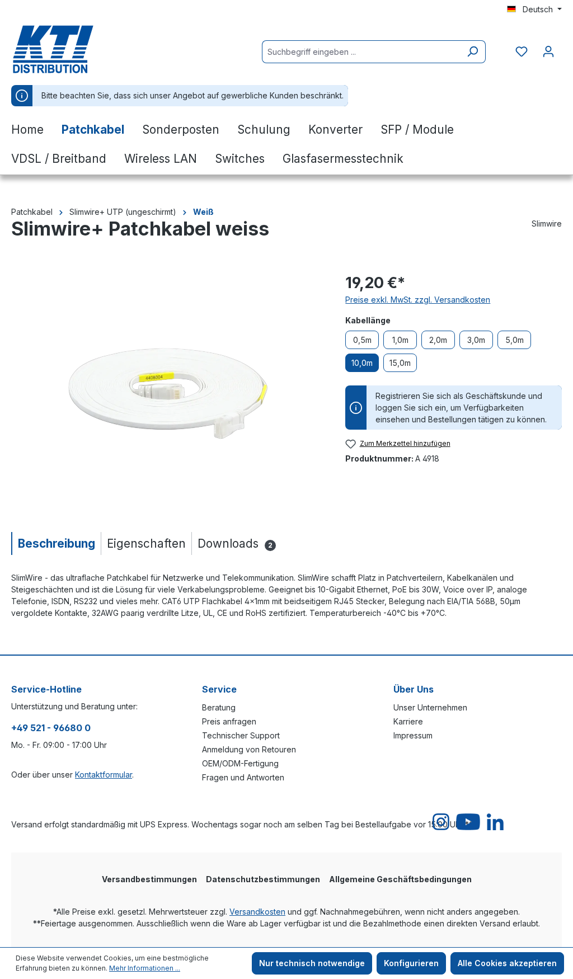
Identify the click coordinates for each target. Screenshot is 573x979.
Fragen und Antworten (243, 777)
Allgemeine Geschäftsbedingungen (400, 879)
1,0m (400, 340)
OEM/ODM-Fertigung (240, 763)
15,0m (400, 363)
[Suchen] (472, 51)
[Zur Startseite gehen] (67, 49)
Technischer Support (241, 735)
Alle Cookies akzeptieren (507, 963)
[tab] (56, 543)
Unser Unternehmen (430, 707)
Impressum (413, 735)
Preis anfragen (229, 721)
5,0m (514, 340)
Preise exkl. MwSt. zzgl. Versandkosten (417, 299)
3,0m (476, 340)
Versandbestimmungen (149, 879)
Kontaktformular (103, 774)
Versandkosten (257, 911)
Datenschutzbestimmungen (263, 879)
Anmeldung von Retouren (249, 749)
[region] (167, 391)
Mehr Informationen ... (144, 968)
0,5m (362, 340)
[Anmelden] (548, 51)
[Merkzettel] (521, 51)
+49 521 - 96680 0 (51, 727)
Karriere (408, 721)
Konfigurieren (411, 963)
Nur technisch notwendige (312, 963)
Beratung (219, 707)
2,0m (438, 340)
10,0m (362, 363)
